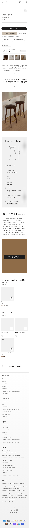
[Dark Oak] (4, 356)
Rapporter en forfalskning (8, 467)
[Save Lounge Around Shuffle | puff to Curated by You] (11, 349)
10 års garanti (5, 462)
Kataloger (4, 386)
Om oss (4, 378)
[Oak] (2, 356)
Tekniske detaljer (11, 73)
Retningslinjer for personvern (9, 452)
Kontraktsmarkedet (6, 429)
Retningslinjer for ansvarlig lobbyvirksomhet (13, 457)
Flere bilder (20, 73)
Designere (4, 388)
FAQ (3, 404)
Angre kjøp (4, 416)
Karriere (4, 381)
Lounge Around (20, 332)
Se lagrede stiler (22, 33)
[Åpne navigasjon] (2, 2)
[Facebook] (2, 501)
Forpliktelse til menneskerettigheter (11, 455)
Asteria (5, 332)
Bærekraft (4, 383)
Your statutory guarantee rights (10, 475)
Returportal (5, 406)
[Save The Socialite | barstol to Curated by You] (11, 298)
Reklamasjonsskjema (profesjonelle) (11, 442)
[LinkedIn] (12, 501)
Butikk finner (5, 393)
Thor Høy (9, 184)
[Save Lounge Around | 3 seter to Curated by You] (25, 328)
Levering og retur (6, 450)
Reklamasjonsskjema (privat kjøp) (10, 409)
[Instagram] (6, 501)
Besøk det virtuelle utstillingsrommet (11, 391)
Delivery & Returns (6, 45)
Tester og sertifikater (7, 437)
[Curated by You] (6, 2)
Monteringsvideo (6, 414)
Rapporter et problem (7, 470)
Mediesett (4, 432)
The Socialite (5, 301)
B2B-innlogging (5, 427)
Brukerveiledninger (6, 411)
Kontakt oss (5, 401)
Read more (12, 499)
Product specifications (12, 203)
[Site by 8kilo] (18, 513)
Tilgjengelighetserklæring (8, 465)
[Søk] (26, 2)
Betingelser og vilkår (7, 460)
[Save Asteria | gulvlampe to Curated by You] (11, 328)
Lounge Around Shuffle (7, 352)
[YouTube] (9, 501)
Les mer (4, 73)
